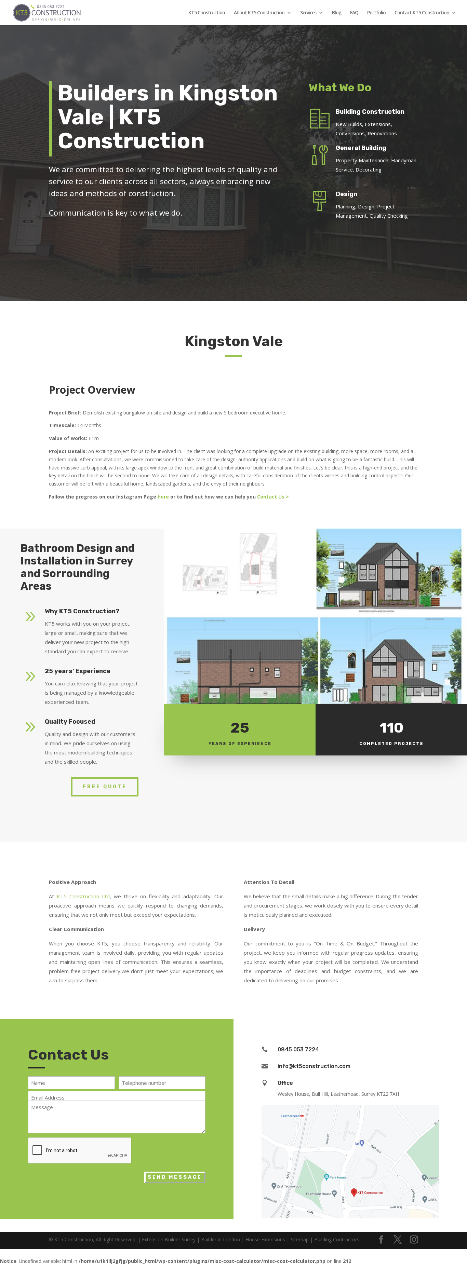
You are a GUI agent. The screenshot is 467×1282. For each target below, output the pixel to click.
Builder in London (220, 1239)
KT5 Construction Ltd (83, 896)
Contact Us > (273, 496)
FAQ (354, 13)
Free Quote (105, 787)
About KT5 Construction (259, 13)
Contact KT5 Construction (422, 13)
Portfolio (376, 13)
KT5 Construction (206, 13)
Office (285, 1083)
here (163, 496)
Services (308, 13)
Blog (336, 13)
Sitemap (300, 1239)
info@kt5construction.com (314, 1066)
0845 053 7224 (298, 1049)
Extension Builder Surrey (169, 1239)
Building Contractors (336, 1239)
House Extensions (265, 1239)
